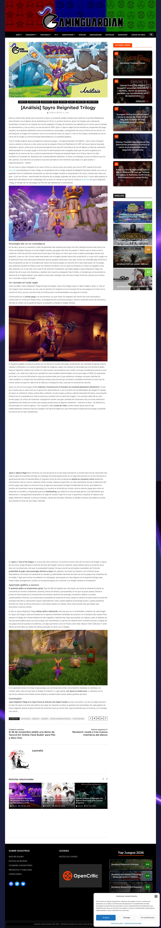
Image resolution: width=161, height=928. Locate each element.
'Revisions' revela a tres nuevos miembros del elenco (90, 732)
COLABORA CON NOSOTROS (20, 865)
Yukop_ (48, 806)
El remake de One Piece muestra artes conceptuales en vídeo (57, 800)
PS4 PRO (63, 102)
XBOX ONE (80, 102)
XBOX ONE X (92, 102)
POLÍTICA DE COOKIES (68, 856)
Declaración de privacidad (132, 923)
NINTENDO (45, 35)
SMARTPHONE (67, 35)
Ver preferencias (147, 917)
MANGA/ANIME (96, 35)
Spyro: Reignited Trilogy (60, 719)
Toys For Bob (78, 719)
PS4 (55, 102)
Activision (25, 719)
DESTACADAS (34, 102)
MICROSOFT (30, 35)
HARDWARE (122, 35)
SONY (18, 35)
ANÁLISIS (82, 35)
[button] (156, 896)
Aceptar (106, 917)
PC (56, 35)
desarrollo (85, 179)
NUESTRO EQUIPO (16, 856)
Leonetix (52, 112)
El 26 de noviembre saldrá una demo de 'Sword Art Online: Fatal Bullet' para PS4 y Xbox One (32, 733)
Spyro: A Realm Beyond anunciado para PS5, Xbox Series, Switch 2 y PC (22, 800)
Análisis (35, 719)
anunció (12, 170)
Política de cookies (117, 923)
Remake (45, 719)
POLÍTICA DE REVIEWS (18, 861)
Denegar (126, 917)
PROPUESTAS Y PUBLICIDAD (20, 869)
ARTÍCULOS (109, 35)
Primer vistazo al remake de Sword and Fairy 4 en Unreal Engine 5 (89, 800)
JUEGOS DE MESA (138, 35)
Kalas (14, 806)
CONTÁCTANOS (15, 874)
